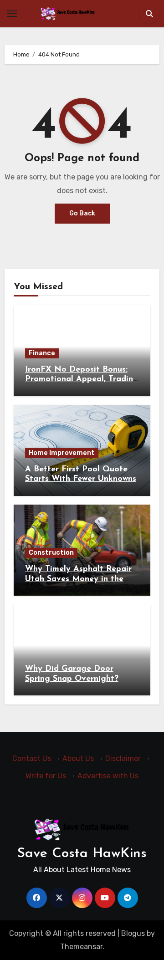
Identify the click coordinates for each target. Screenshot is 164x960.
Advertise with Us (107, 776)
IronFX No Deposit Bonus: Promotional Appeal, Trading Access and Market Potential (82, 379)
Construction (51, 553)
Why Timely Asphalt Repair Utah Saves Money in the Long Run (78, 579)
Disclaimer (123, 758)
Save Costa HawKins (82, 854)
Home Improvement (62, 453)
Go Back (82, 213)
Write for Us (46, 776)
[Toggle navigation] (12, 13)
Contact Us (31, 758)
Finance (42, 353)
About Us (78, 758)
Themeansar (81, 946)
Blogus (133, 933)
